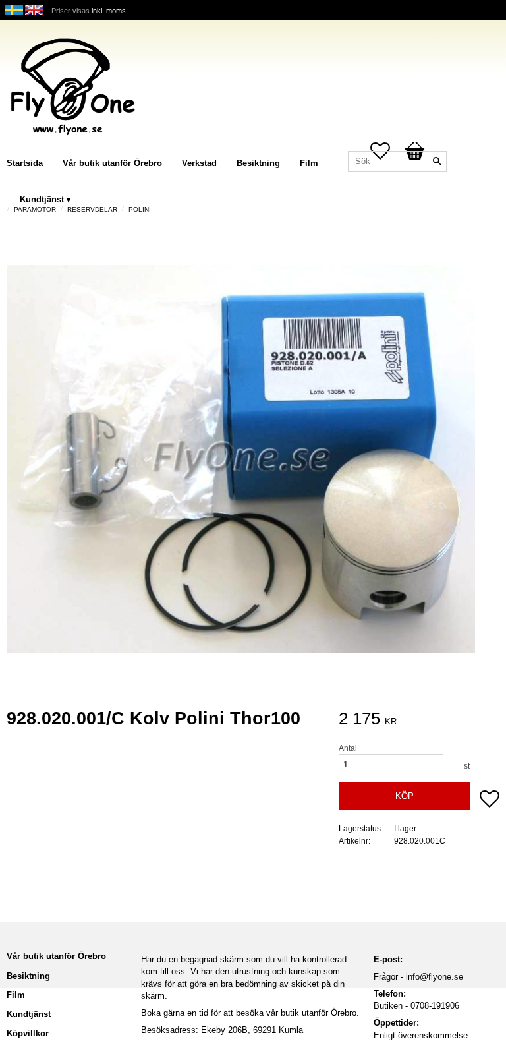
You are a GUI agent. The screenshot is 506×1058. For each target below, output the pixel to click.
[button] (489, 800)
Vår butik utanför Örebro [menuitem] (112, 163)
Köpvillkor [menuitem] (28, 1033)
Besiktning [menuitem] (258, 163)
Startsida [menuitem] (25, 163)
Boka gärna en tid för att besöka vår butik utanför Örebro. (250, 1013)
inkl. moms (109, 11)
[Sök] (437, 161)
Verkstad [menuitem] (199, 163)
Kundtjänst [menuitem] (42, 199)
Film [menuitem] (309, 163)
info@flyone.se (434, 977)
